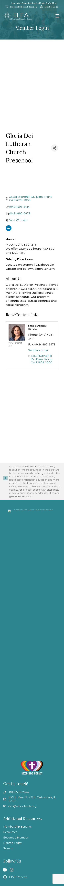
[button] (4, 869)
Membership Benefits (17, 826)
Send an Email (38, 350)
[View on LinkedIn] (8, 230)
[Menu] (57, 16)
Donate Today (12, 843)
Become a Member (15, 837)
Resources (10, 832)
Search (7, 848)
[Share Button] (54, 148)
